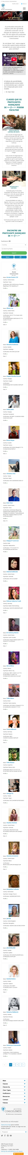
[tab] (14, 1080)
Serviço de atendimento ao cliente (12, 1151)
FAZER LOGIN (15, 3)
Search (14, 253)
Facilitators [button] (6, 1093)
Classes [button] (5, 1084)
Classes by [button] (6, 1087)
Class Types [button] (7, 1090)
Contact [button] (5, 1099)
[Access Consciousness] (3, 6)
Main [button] (4, 1081)
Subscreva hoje (6, 1125)
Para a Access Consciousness (9, 1)
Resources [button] (6, 1096)
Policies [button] (5, 1103)
